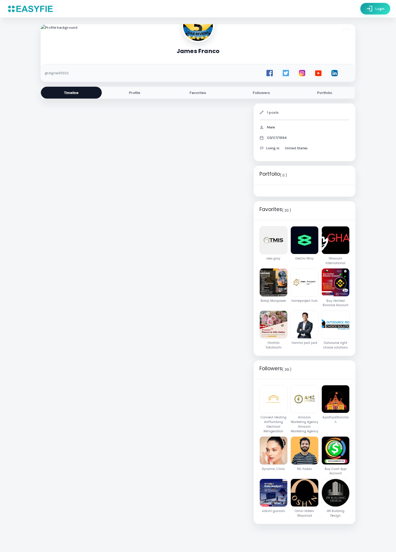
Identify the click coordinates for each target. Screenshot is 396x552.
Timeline (71, 92)
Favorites (198, 92)
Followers (261, 92)
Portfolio (324, 92)
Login (375, 9)
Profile (134, 92)
